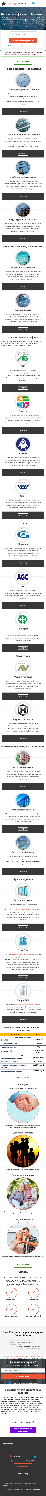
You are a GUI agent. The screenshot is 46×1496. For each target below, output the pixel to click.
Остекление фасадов (18, 1356)
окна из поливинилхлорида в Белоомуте (24, 954)
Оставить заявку (23, 1466)
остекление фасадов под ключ (20, 18)
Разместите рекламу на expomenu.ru (23, 1429)
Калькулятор (23, 62)
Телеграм (38, 54)
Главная (6, 1356)
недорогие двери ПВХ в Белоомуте (25, 1004)
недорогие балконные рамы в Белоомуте (26, 909)
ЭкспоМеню (8, 1443)
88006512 (21, 3)
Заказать (23, 111)
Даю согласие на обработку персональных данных (24, 46)
